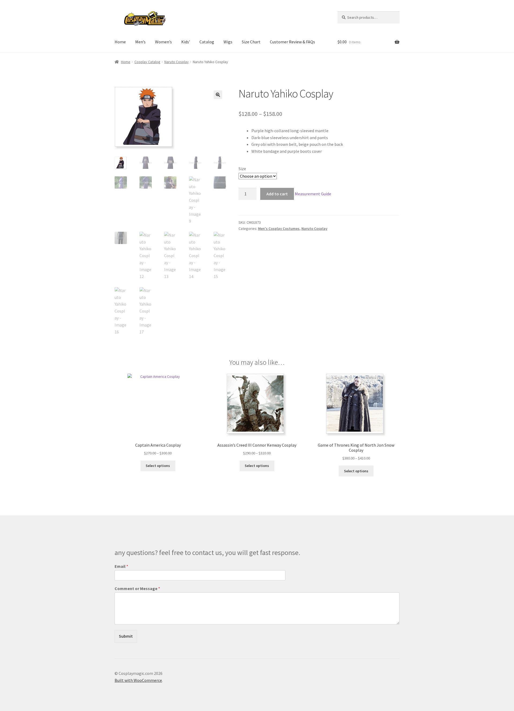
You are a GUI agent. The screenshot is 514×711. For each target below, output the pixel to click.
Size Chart (251, 41)
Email (121, 566)
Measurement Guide (313, 193)
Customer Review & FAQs (292, 41)
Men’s (140, 41)
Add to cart (277, 193)
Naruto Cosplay (176, 61)
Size (242, 168)
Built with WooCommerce (138, 680)
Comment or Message (137, 588)
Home (120, 41)
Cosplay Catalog (147, 61)
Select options (158, 465)
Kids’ (185, 41)
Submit (126, 636)
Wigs (228, 41)
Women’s (163, 41)
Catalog (206, 41)
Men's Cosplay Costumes (279, 228)
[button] (218, 94)
